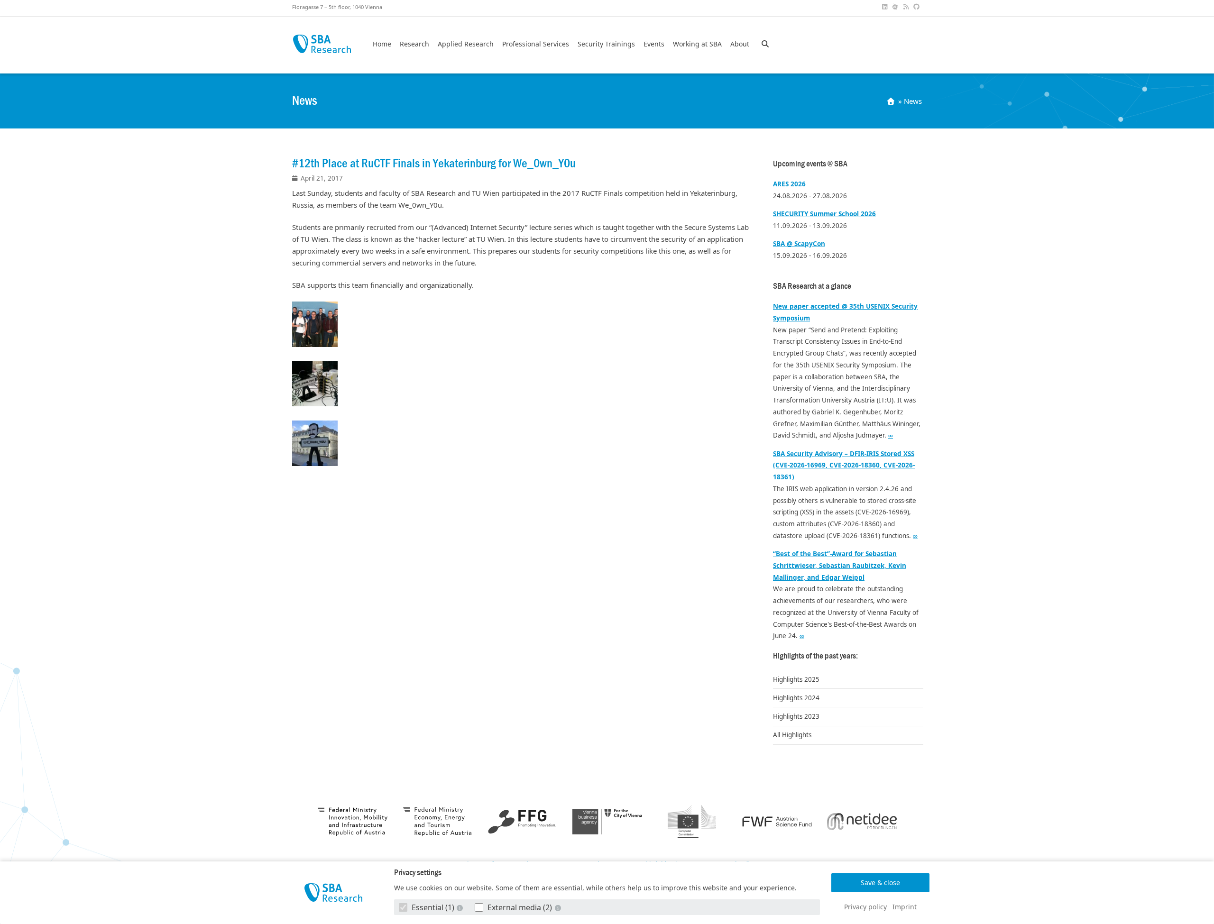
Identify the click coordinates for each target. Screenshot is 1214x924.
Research (414, 44)
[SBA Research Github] (917, 7)
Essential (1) (433, 907)
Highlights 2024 (796, 698)
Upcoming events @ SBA (810, 163)
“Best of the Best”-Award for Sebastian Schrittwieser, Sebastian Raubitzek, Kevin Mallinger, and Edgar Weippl (839, 565)
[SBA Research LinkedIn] (885, 7)
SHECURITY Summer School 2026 (824, 214)
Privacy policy (865, 906)
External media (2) (520, 907)
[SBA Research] (334, 892)
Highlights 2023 (796, 716)
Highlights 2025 (796, 679)
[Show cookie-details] (461, 907)
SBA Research (321, 44)
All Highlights (792, 735)
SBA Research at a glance (812, 286)
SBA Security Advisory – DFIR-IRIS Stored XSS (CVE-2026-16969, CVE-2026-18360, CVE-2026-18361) (844, 465)
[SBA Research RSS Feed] (906, 7)
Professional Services (535, 44)
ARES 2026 (789, 184)
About (739, 44)
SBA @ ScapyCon (799, 243)
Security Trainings (606, 44)
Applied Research (466, 44)
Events (654, 44)
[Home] (891, 101)
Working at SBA (697, 44)
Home (382, 44)
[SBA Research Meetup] (896, 7)
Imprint (904, 906)
